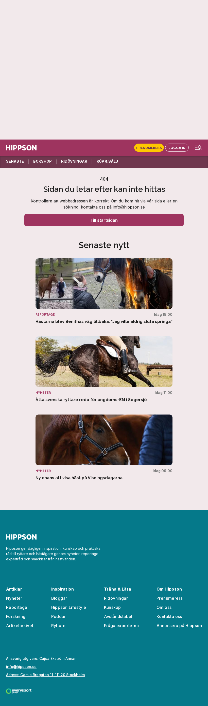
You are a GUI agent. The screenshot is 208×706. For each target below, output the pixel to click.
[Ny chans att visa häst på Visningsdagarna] (104, 447)
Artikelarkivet (19, 625)
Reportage (16, 607)
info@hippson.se (129, 207)
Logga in (176, 148)
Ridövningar (116, 598)
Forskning (16, 616)
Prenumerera (149, 148)
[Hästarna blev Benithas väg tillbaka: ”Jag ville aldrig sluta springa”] (104, 291)
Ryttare (58, 625)
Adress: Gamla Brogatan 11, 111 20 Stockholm (45, 675)
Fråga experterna (121, 625)
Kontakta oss (169, 616)
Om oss (164, 607)
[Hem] (21, 147)
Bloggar (59, 598)
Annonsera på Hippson (179, 625)
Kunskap (112, 607)
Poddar (58, 616)
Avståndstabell (119, 616)
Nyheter (14, 598)
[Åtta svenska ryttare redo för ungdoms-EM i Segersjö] (104, 369)
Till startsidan (104, 220)
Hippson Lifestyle (68, 607)
